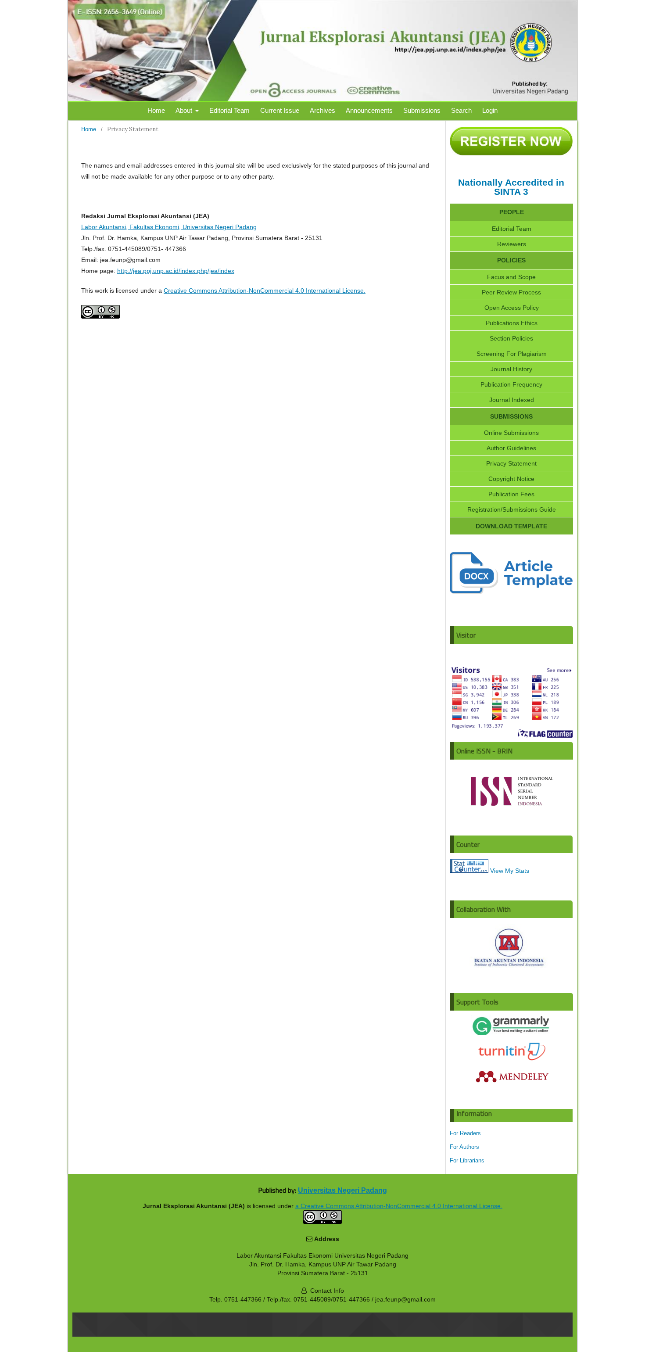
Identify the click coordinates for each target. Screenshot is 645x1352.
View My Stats (509, 870)
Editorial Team (229, 110)
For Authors (464, 1147)
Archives (322, 110)
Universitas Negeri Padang (342, 1190)
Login (490, 110)
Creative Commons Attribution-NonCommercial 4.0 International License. (265, 290)
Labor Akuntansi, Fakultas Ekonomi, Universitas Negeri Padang (169, 226)
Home (156, 110)
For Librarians (467, 1160)
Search (461, 110)
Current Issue (279, 110)
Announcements (369, 110)
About (185, 110)
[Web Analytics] (469, 870)
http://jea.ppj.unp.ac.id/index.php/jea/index (175, 270)
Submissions (422, 110)
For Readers (465, 1133)
